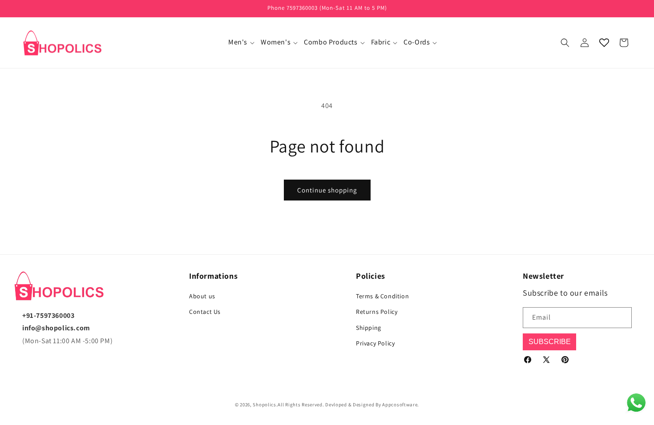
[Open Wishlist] (604, 42)
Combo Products (330, 42)
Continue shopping (327, 190)
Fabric (381, 42)
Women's (276, 42)
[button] (239, 42)
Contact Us (205, 312)
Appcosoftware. (400, 404)
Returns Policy (376, 312)
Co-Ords (417, 42)
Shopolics (264, 404)
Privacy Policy (375, 343)
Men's (237, 42)
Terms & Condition (382, 296)
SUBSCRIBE (550, 341)
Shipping (368, 328)
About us (202, 296)
